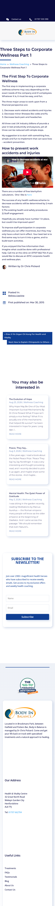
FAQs (7, 872)
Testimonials (11, 876)
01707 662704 (15, 812)
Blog (7, 881)
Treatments (10, 868)
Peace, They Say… (18, 448)
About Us (9, 885)
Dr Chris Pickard (30, 266)
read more (15, 434)
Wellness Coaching (16, 295)
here (29, 195)
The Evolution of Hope (20, 399)
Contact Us (10, 889)
